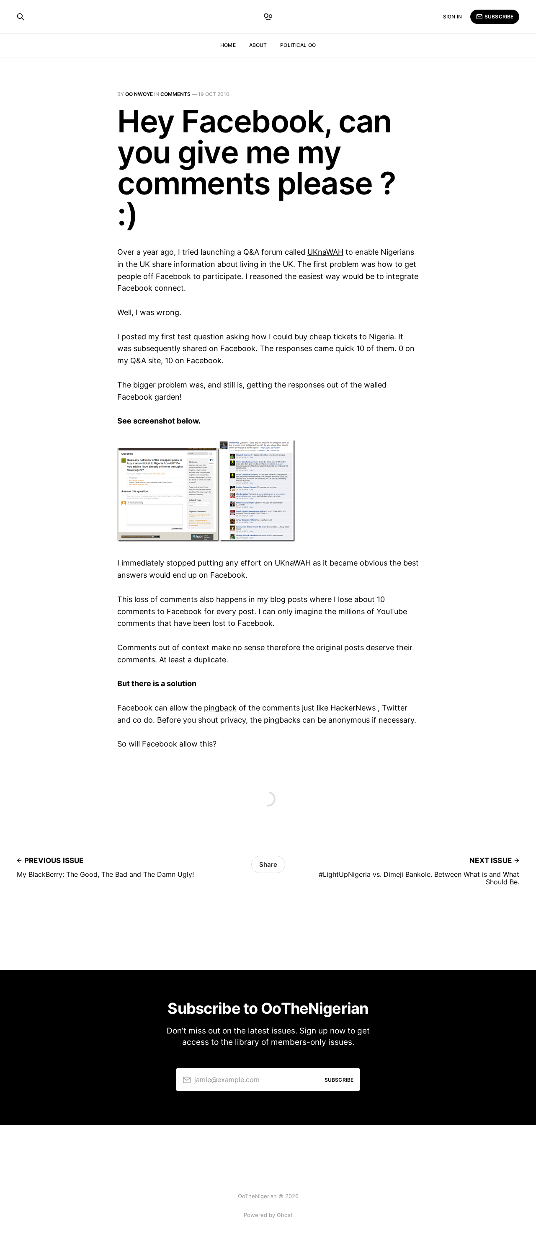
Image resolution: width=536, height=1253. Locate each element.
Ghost (285, 1215)
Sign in (452, 16)
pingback (220, 707)
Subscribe (498, 16)
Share (268, 864)
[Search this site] (20, 16)
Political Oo (297, 45)
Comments (175, 94)
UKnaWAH (325, 252)
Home (227, 45)
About (258, 45)
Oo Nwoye (139, 94)
